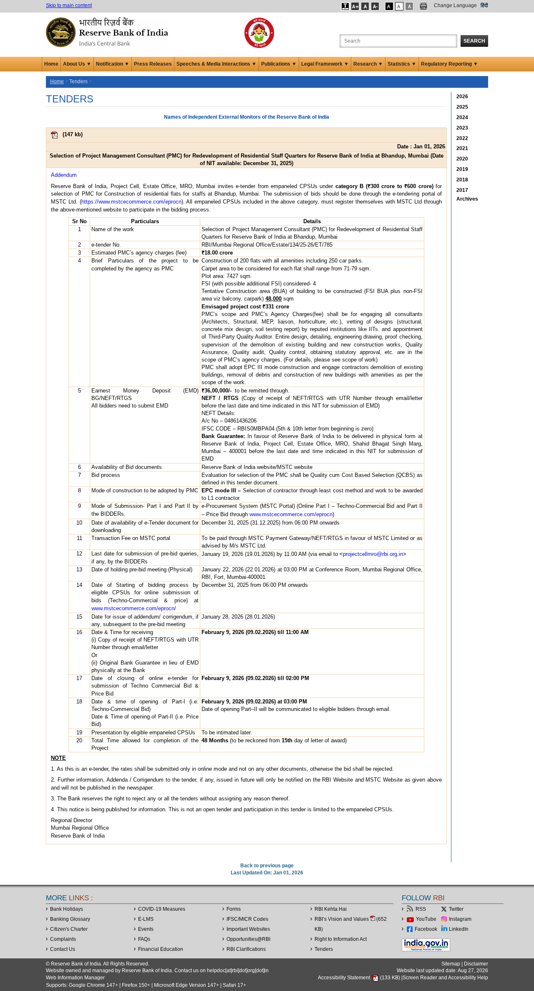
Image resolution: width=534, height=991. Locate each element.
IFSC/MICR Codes (247, 919)
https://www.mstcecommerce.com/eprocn (131, 202)
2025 (462, 107)
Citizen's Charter (69, 929)
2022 (462, 138)
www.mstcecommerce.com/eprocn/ (133, 608)
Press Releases (153, 64)
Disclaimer (476, 964)
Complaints (63, 939)
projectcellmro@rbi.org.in (373, 554)
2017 (462, 190)
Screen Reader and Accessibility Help (445, 978)
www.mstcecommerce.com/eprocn (290, 514)
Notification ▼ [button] (112, 64)
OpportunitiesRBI (248, 939)
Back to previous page (267, 866)
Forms (234, 909)
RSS (421, 909)
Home (51, 64)
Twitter (456, 909)
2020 (462, 159)
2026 (462, 96)
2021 (462, 148)
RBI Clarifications (246, 949)
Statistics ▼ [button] (402, 64)
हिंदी (484, 5)
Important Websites (248, 929)
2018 (462, 180)
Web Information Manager (75, 978)
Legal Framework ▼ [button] (325, 64)
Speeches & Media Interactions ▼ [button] (216, 64)
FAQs (144, 939)
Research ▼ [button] (368, 64)
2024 (462, 117)
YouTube (426, 919)
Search (474, 41)
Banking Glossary (70, 919)
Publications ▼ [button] (279, 64)
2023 (462, 128)
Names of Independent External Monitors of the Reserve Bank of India (246, 117)
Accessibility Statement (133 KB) (359, 978)
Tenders (324, 949)
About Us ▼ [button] (77, 64)
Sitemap (450, 964)
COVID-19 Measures (161, 909)
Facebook (426, 929)
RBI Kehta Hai (331, 909)
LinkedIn (459, 929)
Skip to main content (69, 5)
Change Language (455, 5)
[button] (345, 6)
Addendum (64, 175)
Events (146, 929)
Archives (467, 199)
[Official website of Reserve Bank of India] (108, 32)
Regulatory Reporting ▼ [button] (449, 64)
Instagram (460, 919)
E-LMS (146, 919)
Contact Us (62, 949)
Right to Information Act (341, 939)
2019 (462, 169)
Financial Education (160, 949)
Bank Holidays (66, 909)
